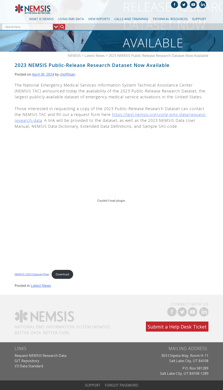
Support (199, 19)
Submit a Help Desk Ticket (177, 326)
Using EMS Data (71, 19)
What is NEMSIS (41, 19)
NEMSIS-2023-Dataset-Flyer (32, 274)
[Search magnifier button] (62, 27)
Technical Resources (170, 19)
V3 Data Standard (29, 366)
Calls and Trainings (131, 19)
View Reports (99, 19)
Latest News (41, 285)
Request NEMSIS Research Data (40, 355)
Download (62, 274)
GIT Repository (27, 360)
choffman (67, 74)
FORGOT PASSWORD (121, 385)
